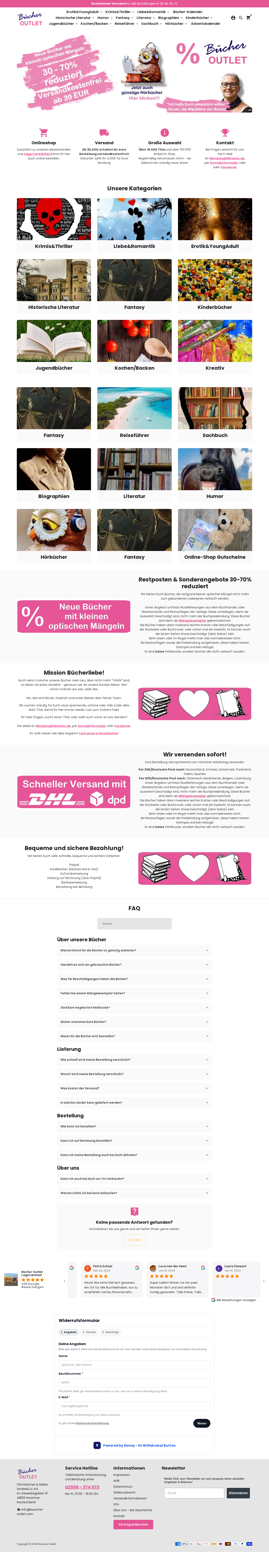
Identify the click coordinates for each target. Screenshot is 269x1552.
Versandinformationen (130, 1498)
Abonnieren (238, 1493)
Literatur (146, 17)
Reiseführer (127, 23)
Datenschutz (122, 1486)
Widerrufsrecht (124, 1492)
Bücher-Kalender (188, 11)
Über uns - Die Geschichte (132, 1510)
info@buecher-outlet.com (30, 1511)
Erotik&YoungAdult (84, 11)
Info (116, 1504)
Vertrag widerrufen (133, 1524)
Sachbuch (152, 23)
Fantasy (125, 17)
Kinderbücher (199, 17)
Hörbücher (176, 23)
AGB (116, 1481)
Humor (105, 17)
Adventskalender (205, 23)
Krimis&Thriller (120, 11)
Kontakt (134, 1240)
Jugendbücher (63, 23)
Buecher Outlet (47, 1544)
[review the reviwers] (130, 1269)
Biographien (170, 17)
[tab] (134, 950)
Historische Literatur (75, 17)
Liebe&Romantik (153, 11)
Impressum (121, 1475)
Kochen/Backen (96, 23)
